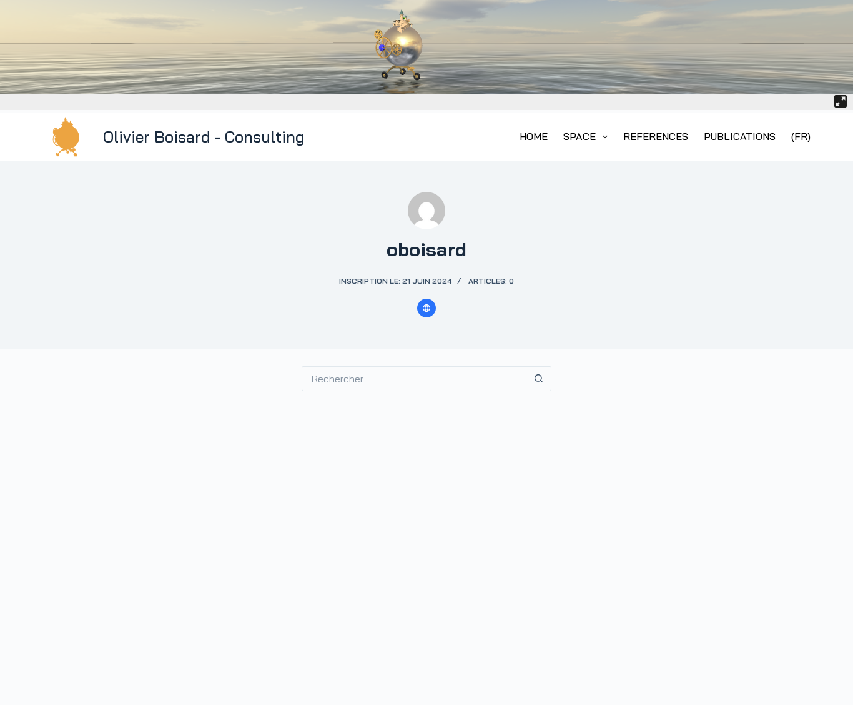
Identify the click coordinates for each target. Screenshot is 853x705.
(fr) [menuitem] (801, 136)
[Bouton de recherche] (538, 378)
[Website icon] (426, 308)
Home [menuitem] (534, 136)
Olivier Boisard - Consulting (204, 136)
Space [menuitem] (579, 136)
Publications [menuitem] (740, 136)
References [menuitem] (655, 136)
